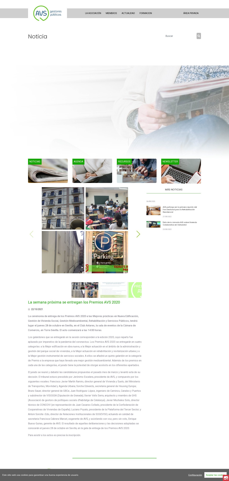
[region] (114, 475)
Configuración (195, 475)
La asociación (93, 13)
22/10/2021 (37, 309)
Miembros (111, 13)
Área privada (191, 13)
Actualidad (128, 13)
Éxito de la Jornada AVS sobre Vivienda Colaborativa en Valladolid (180, 223)
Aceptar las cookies (215, 475)
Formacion (146, 13)
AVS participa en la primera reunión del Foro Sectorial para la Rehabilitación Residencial (180, 209)
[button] (138, 234)
